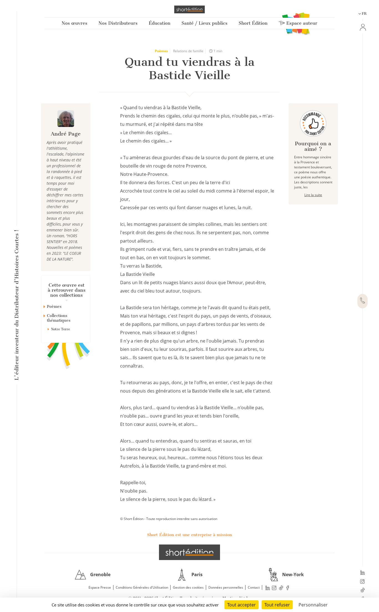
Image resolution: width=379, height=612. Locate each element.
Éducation (159, 23)
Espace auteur (301, 23)
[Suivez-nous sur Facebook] (287, 588)
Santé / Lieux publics (204, 23)
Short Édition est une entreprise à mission (189, 534)
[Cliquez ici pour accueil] (189, 552)
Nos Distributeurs (118, 23)
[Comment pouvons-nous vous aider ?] (362, 301)
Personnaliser (313, 605)
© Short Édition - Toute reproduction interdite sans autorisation (168, 518)
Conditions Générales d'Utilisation (142, 587)
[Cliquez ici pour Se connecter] (362, 27)
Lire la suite (313, 195)
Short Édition (253, 23)
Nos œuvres (74, 23)
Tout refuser (277, 605)
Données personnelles (225, 587)
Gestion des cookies (188, 587)
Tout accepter (241, 605)
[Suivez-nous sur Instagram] (362, 582)
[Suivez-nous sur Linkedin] (362, 573)
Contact (254, 587)
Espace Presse (100, 587)
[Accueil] (189, 9)
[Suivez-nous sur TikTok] (362, 590)
